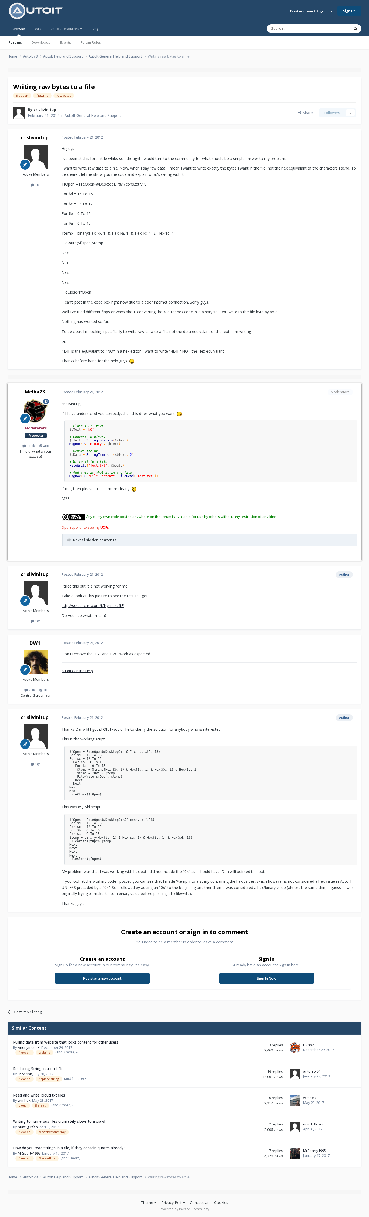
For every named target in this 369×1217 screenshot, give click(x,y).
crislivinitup (44, 109)
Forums (15, 42)
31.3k (30, 445)
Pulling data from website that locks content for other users (65, 1042)
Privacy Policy (173, 1202)
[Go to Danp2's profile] (295, 1047)
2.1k (31, 689)
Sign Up (349, 10)
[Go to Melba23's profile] (36, 411)
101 (37, 184)
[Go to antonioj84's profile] (295, 1074)
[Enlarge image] (132, 360)
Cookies (221, 1202)
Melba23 (35, 391)
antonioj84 (311, 1071)
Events (65, 42)
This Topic (334, 28)
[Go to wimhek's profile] (295, 1100)
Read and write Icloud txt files (39, 1095)
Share (307, 112)
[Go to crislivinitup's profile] (19, 113)
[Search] (355, 28)
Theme (147, 1202)
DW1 (34, 643)
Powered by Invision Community (184, 1209)
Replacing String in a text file (38, 1068)
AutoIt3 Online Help (77, 670)
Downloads (41, 42)
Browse (18, 28)
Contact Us (199, 1202)
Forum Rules (91, 42)
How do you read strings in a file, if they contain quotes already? (69, 1147)
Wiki (38, 28)
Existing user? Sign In (310, 11)
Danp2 (308, 1044)
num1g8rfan (28, 1126)
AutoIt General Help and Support (93, 115)
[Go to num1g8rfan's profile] (295, 1127)
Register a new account (102, 978)
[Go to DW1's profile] (36, 662)
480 (45, 445)
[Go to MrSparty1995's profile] (295, 1153)
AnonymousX (29, 1047)
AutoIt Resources (65, 28)
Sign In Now (266, 978)
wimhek (24, 1100)
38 (44, 689)
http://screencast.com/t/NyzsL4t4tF (93, 605)
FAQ (95, 28)
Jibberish (25, 1073)
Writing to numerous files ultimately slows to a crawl (59, 1121)
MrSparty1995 (29, 1153)
